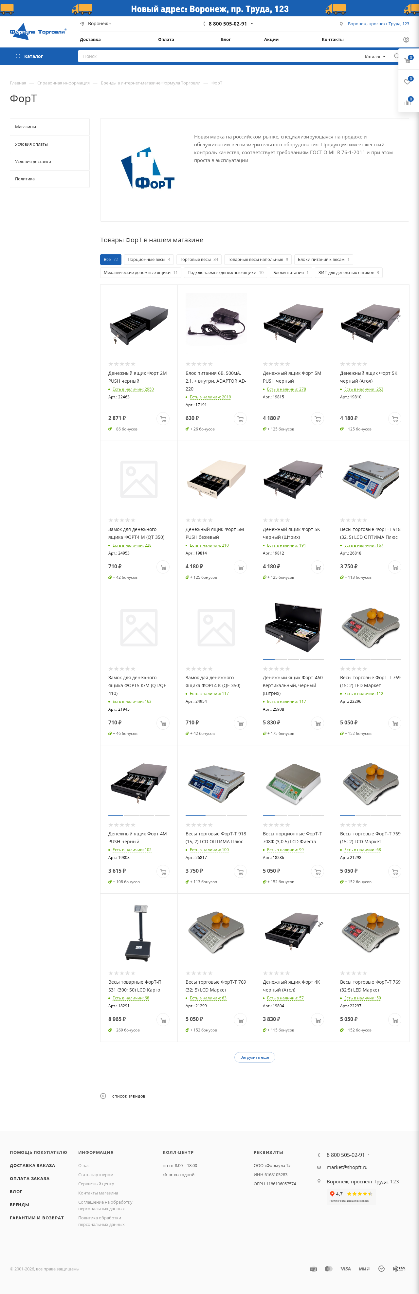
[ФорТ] (147, 167)
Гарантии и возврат (37, 1218)
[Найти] (397, 56)
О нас (83, 1165)
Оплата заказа (29, 1178)
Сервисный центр (96, 1184)
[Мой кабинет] (406, 40)
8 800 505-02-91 (228, 23)
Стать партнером (96, 1174)
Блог (16, 1191)
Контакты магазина (98, 1193)
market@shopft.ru (347, 1167)
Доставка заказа (32, 1165)
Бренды (19, 1205)
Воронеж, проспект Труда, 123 (378, 24)
